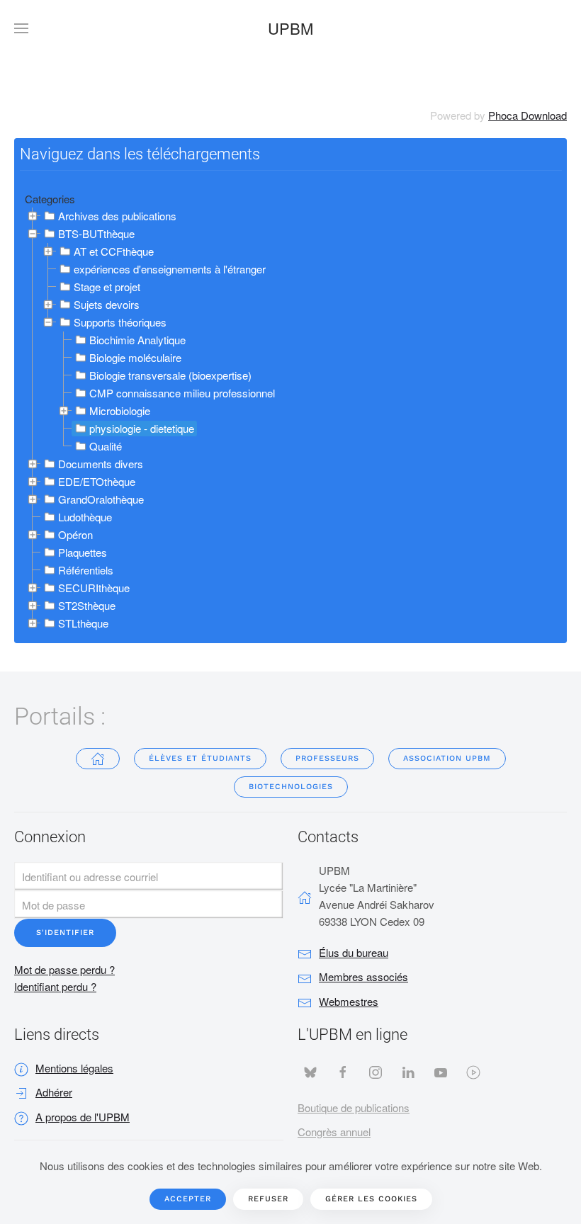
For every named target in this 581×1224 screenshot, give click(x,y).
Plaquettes (82, 552)
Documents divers (100, 463)
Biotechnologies (291, 786)
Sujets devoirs (107, 304)
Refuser (268, 1198)
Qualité (105, 445)
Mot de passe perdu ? (64, 969)
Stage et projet (107, 286)
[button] (21, 28)
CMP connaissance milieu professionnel (182, 392)
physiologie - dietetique (141, 428)
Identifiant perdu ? (55, 986)
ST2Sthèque (86, 605)
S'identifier (65, 932)
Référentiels (85, 569)
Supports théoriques (120, 321)
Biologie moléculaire (135, 357)
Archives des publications (117, 215)
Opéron (75, 534)
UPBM (290, 28)
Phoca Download (527, 115)
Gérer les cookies (371, 1198)
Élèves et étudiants (200, 758)
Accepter (187, 1198)
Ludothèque (85, 516)
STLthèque (83, 623)
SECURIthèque (94, 587)
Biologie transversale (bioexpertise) (170, 375)
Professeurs (327, 758)
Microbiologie (119, 410)
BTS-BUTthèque (96, 233)
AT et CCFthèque (114, 251)
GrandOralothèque (101, 499)
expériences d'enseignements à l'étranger (170, 268)
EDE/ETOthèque (96, 481)
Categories (50, 198)
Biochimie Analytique (137, 339)
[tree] (290, 420)
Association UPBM (447, 758)
